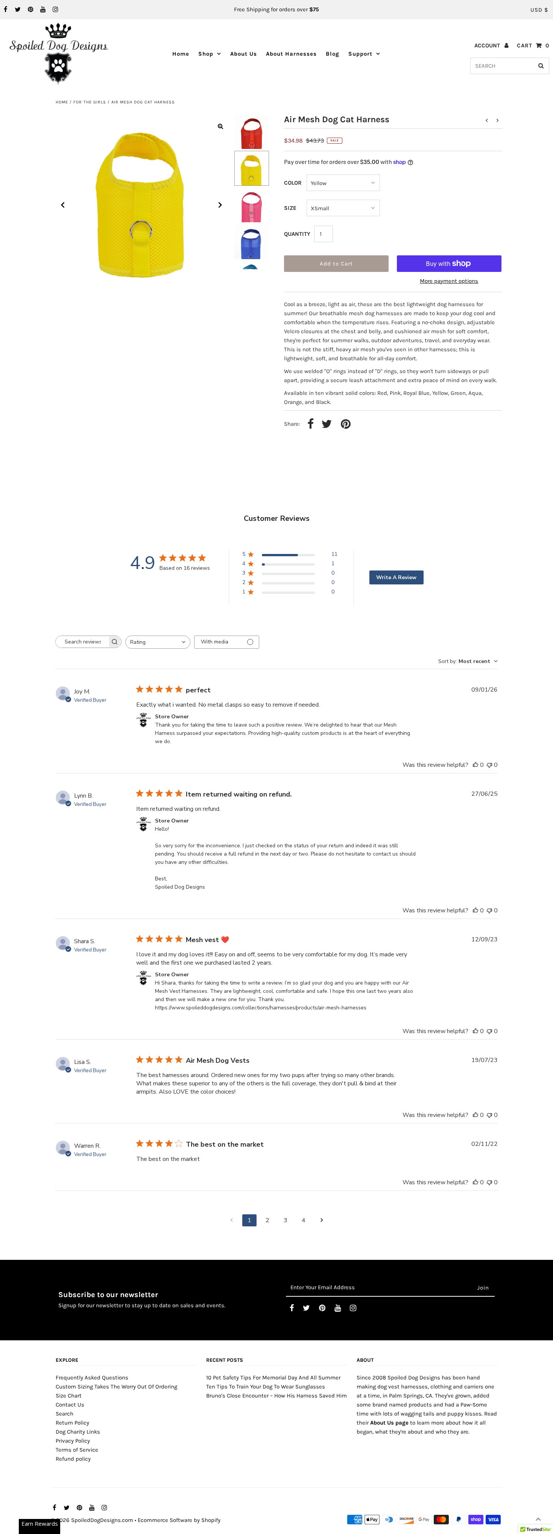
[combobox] (157, 642)
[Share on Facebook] (310, 424)
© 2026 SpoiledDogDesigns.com (92, 1520)
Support (360, 53)
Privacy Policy (73, 1440)
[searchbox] (82, 642)
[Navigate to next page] (321, 1220)
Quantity (297, 234)
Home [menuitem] (180, 53)
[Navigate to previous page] (231, 1220)
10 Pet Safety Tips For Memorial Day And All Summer (273, 1377)
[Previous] (63, 205)
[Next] (220, 205)
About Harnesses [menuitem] (291, 53)
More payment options (449, 281)
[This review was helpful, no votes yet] (475, 765)
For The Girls (89, 102)
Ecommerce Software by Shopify (179, 1520)
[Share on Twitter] (326, 424)
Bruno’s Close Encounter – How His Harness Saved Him (276, 1395)
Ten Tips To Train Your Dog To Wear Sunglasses (265, 1386)
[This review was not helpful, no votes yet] (489, 765)
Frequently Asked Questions (92, 1377)
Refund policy (73, 1458)
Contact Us (70, 1404)
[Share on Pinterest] (346, 424)
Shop (205, 53)
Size (290, 208)
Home (62, 102)
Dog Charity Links (78, 1431)
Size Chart (69, 1395)
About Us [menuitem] (243, 53)
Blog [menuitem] (332, 53)
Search (64, 1413)
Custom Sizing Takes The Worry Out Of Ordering (116, 1386)
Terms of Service (77, 1449)
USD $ (539, 9)
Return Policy (72, 1422)
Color (293, 182)
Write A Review (396, 577)
